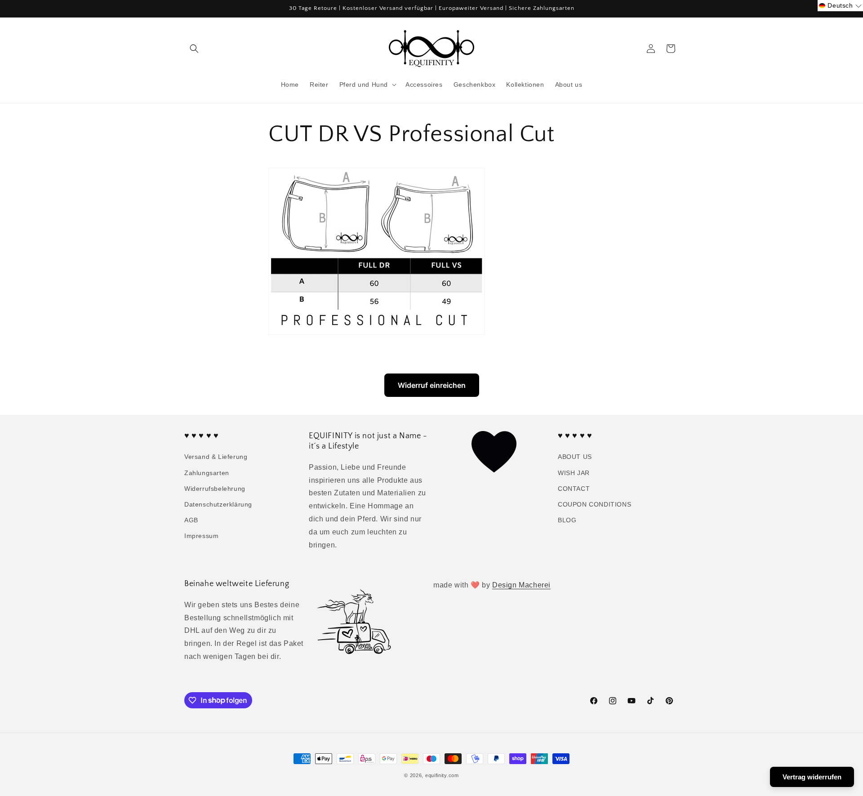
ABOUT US (575, 457)
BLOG (567, 520)
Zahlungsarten (206, 472)
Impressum (201, 536)
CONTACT (574, 488)
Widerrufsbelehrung (214, 488)
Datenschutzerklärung (218, 504)
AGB (191, 520)
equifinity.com (442, 775)
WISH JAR (574, 472)
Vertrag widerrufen (812, 777)
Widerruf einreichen (432, 385)
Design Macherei (521, 585)
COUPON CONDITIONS (594, 504)
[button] (194, 48)
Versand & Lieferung (215, 457)
